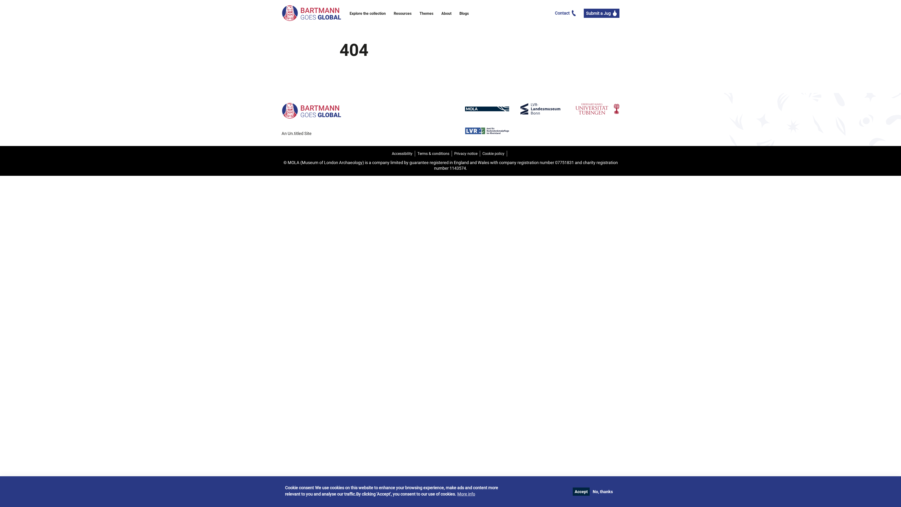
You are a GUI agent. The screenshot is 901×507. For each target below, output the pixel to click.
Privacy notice (465, 153)
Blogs (464, 13)
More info (466, 494)
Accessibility (402, 153)
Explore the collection (368, 13)
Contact (562, 13)
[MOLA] (311, 13)
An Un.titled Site (297, 133)
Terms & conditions (433, 153)
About (446, 13)
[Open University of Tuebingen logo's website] (597, 109)
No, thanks (603, 491)
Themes (426, 13)
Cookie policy (493, 153)
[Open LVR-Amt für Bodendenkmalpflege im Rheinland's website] (487, 131)
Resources (403, 13)
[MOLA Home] (311, 116)
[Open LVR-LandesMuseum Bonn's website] (542, 109)
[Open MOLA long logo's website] (487, 110)
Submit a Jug (598, 13)
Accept (581, 491)
